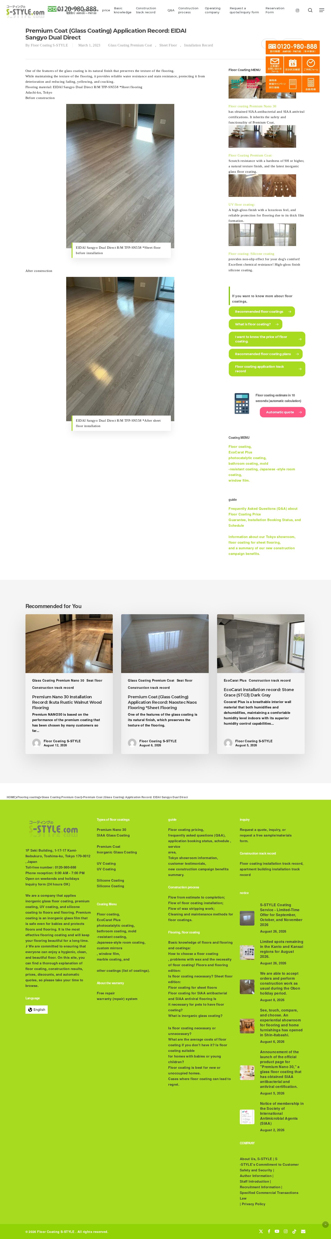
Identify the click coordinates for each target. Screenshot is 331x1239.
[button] (322, 10)
